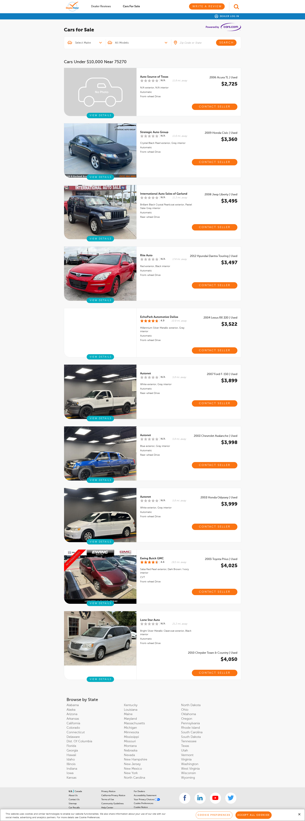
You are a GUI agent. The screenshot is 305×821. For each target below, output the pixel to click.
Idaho (71, 759)
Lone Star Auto (150, 620)
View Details (101, 115)
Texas (185, 746)
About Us (73, 796)
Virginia (186, 759)
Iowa (70, 773)
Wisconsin (188, 773)
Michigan (130, 727)
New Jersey (132, 764)
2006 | (223, 77)
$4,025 (229, 565)
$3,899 (229, 380)
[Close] (299, 814)
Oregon (186, 718)
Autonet (145, 373)
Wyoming (188, 777)
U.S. (71, 791)
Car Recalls (74, 808)
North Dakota (191, 705)
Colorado (73, 727)
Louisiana (130, 709)
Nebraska (130, 750)
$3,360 (229, 139)
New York (131, 773)
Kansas (71, 777)
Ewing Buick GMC (152, 558)
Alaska (71, 709)
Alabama (73, 705)
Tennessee (188, 741)
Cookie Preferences (143, 803)
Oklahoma (188, 714)
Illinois (71, 764)
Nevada (129, 755)
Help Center (107, 808)
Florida (71, 746)
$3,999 (229, 504)
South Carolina (191, 732)
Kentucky (130, 705)
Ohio (184, 709)
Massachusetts (134, 723)
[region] (152, 815)
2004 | (220, 317)
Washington (189, 764)
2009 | (221, 133)
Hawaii (71, 755)
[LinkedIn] (200, 798)
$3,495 (229, 201)
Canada (78, 791)
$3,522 (229, 324)
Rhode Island (190, 727)
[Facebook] (184, 798)
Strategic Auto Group (154, 132)
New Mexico (133, 768)
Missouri (130, 741)
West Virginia (190, 768)
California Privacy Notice (113, 796)
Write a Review (207, 6)
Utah (184, 750)
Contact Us (74, 800)
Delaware (73, 737)
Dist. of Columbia (79, 741)
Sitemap (73, 804)
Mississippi (131, 737)
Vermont (187, 755)
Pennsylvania (190, 723)
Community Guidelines (112, 804)
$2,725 (229, 84)
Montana (130, 746)
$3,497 (229, 262)
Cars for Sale (131, 6)
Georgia (72, 750)
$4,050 (229, 659)
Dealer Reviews (101, 6)
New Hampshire (135, 759)
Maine (128, 714)
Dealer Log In (229, 16)
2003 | (215, 436)
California (73, 723)
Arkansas (73, 718)
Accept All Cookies (253, 815)
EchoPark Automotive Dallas (159, 317)
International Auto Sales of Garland (163, 194)
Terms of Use (107, 800)
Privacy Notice (108, 791)
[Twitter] (230, 798)
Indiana (72, 768)
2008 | (221, 194)
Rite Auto (146, 255)
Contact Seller (214, 106)
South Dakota (191, 737)
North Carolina (134, 777)
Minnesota (131, 732)
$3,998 (229, 442)
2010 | (212, 653)
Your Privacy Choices (144, 800)
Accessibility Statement (145, 796)
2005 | (221, 559)
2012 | (213, 256)
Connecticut (76, 732)
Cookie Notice (141, 807)
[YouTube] (215, 798)
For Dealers (139, 791)
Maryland (130, 718)
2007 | (222, 374)
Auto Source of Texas (154, 77)
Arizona (72, 714)
